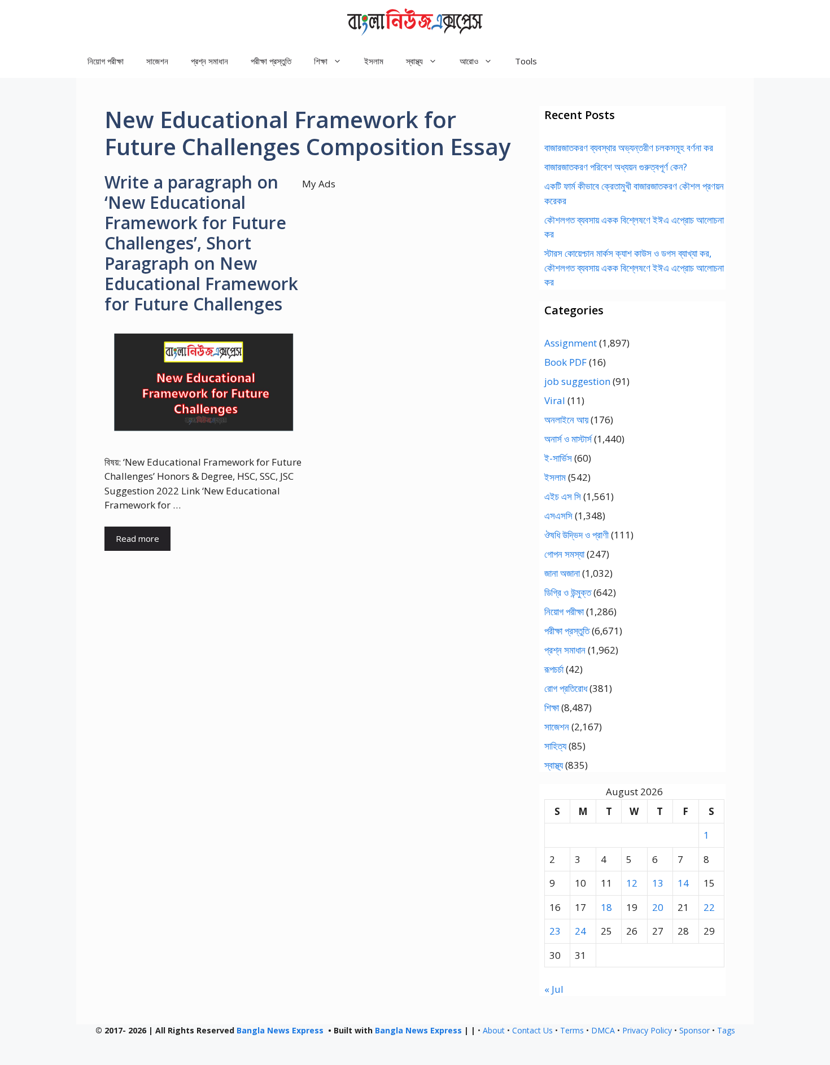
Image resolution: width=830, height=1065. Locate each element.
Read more (137, 538)
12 (631, 882)
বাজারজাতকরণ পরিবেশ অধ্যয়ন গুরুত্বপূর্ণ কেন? (615, 166)
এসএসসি (558, 515)
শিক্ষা (551, 707)
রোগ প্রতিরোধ (565, 688)
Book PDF (565, 362)
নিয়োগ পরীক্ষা (106, 61)
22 (709, 907)
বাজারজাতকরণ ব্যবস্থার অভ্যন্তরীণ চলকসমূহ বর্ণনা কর (628, 147)
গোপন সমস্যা (564, 553)
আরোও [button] (469, 61)
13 (657, 882)
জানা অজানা (562, 573)
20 (657, 907)
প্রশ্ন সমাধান (209, 61)
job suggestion (577, 381)
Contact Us (532, 1030)
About (494, 1030)
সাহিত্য (555, 745)
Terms (572, 1030)
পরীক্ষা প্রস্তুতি (271, 61)
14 (683, 882)
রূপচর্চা (553, 669)
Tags (726, 1030)
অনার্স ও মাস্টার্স (568, 438)
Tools (526, 61)
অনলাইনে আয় (566, 419)
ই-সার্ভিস (558, 458)
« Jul (553, 989)
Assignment (570, 342)
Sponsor (694, 1030)
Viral (554, 400)
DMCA (603, 1030)
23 (555, 930)
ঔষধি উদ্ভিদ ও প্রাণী (576, 534)
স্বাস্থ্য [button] (414, 61)
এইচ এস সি (562, 496)
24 (580, 930)
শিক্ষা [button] (320, 61)
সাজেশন (157, 61)
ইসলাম (373, 61)
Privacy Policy (647, 1030)
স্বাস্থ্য (553, 765)
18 (606, 907)
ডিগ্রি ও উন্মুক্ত (567, 592)
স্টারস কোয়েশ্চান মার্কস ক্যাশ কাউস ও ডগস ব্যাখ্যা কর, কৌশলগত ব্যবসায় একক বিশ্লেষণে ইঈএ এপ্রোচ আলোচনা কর (634, 267)
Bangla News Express (280, 1030)
